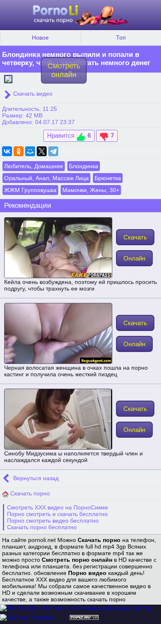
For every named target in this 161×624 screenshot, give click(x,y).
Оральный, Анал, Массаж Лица (46, 178)
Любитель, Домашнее (33, 166)
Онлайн (134, 258)
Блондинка (83, 166)
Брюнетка (108, 178)
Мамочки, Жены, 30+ (90, 190)
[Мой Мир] (30, 151)
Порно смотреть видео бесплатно (53, 520)
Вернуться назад (35, 478)
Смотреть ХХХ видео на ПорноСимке (57, 507)
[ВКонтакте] (7, 151)
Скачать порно (29, 493)
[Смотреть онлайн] (8, 78)
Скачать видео (32, 93)
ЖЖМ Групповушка (30, 190)
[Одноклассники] (19, 151)
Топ (121, 37)
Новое (40, 37)
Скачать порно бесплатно (42, 527)
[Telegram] (53, 151)
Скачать (135, 237)
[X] (42, 151)
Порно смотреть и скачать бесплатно (57, 514)
